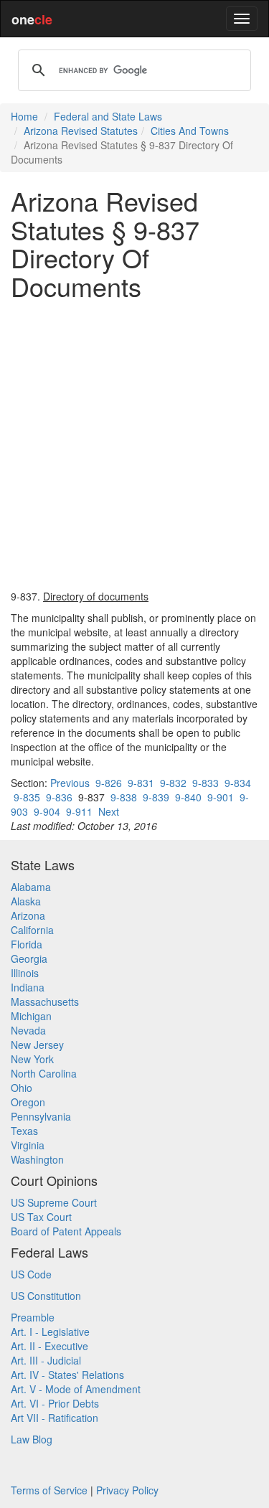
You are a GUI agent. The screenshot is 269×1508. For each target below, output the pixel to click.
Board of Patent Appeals (66, 1231)
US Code (31, 1274)
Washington (37, 1159)
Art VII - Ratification (54, 1417)
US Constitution (46, 1295)
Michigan (31, 1016)
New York (32, 1059)
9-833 (205, 783)
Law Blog (31, 1439)
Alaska (26, 901)
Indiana (27, 987)
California (32, 930)
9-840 (188, 797)
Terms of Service (49, 1490)
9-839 (156, 797)
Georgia (29, 958)
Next (108, 811)
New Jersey (37, 1044)
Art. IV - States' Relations (67, 1374)
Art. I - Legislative (50, 1331)
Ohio (21, 1087)
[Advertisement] (134, 444)
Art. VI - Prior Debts (55, 1403)
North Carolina (44, 1073)
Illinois (25, 973)
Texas (24, 1130)
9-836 (59, 797)
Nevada (28, 1030)
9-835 (27, 797)
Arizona (28, 915)
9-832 (173, 783)
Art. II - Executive (49, 1346)
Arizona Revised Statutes (81, 130)
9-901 (220, 797)
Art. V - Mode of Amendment (76, 1389)
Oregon (28, 1102)
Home (24, 116)
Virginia (27, 1145)
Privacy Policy (127, 1490)
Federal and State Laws (108, 116)
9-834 (238, 783)
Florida (26, 944)
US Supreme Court (54, 1202)
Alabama (31, 887)
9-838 (123, 797)
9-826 (108, 783)
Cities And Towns (190, 130)
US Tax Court (41, 1217)
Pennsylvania (41, 1116)
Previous (70, 783)
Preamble (33, 1317)
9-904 (47, 811)
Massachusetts (45, 1001)
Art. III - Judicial (46, 1360)
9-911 (79, 811)
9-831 (141, 783)
